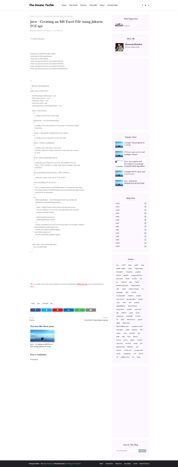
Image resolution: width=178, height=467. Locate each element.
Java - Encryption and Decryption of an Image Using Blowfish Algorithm (134, 163)
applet (118, 323)
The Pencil (109, 463)
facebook (132, 333)
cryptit (127, 330)
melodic (129, 309)
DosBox (137, 316)
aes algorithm (120, 296)
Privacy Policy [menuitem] (113, 5)
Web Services (131, 319)
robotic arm (127, 350)
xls (51, 303)
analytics (130, 296)
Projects (118, 463)
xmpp (138, 357)
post (137, 347)
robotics (133, 292)
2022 (131, 207)
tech (135, 353)
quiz (117, 289)
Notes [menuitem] (102, 5)
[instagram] (148, 5)
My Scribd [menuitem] (93, 5)
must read (138, 309)
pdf (141, 343)
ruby (130, 282)
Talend (137, 282)
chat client (119, 330)
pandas (140, 299)
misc (126, 292)
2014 (131, 226)
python (118, 275)
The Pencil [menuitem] (73, 5)
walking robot (125, 357)
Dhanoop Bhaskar (38, 31)
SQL (141, 278)
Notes (135, 463)
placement (119, 278)
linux (129, 265)
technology (119, 316)
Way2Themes (48, 464)
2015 (131, 223)
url (117, 357)
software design (134, 289)
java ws (118, 340)
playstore (130, 347)
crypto (130, 268)
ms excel (45, 303)
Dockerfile (129, 316)
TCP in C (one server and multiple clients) (134, 153)
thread (141, 353)
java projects (120, 309)
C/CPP (124, 265)
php (117, 313)
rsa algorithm (138, 350)
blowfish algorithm (122, 285)
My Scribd (127, 463)
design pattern (135, 285)
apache (140, 319)
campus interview (136, 275)
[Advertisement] (69, 420)
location (139, 340)
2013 (131, 230)
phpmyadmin (120, 347)
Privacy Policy (144, 463)
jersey (126, 340)
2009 (131, 243)
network (123, 282)
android (136, 302)
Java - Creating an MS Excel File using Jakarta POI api (41, 345)
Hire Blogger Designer (73, 464)
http (123, 336)
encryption (129, 272)
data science (120, 299)
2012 (131, 233)
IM (117, 319)
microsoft (119, 343)
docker (118, 333)
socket (124, 289)
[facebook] (142, 5)
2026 (131, 203)
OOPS (124, 302)
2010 (131, 240)
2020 (131, 210)
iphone (135, 336)
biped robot (126, 323)
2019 (131, 213)
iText (129, 336)
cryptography (139, 268)
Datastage (119, 292)
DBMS (127, 278)
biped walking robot (122, 326)
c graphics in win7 (137, 326)
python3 (123, 313)
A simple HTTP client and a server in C (134, 173)
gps (139, 333)
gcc (117, 282)
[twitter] (145, 5)
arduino (138, 296)
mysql (135, 343)
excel (36, 16)
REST (122, 319)
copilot (136, 265)
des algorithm (131, 299)
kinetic (132, 340)
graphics (138, 272)
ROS (130, 302)
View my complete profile (132, 47)
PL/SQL (134, 278)
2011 (131, 236)
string (137, 313)
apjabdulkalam (120, 306)
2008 (131, 246)
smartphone (127, 353)
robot (118, 302)
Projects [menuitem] (83, 5)
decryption (119, 272)
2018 (131, 217)
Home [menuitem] (64, 5)
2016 (131, 220)
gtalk (117, 336)
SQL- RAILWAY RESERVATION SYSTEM (134, 182)
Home (32, 16)
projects (118, 350)
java (38, 303)
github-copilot (120, 268)
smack (118, 353)
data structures (132, 306)
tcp (142, 289)
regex (131, 313)
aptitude (126, 275)
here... (32, 286)
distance (134, 330)
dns (141, 330)
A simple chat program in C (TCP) (134, 144)
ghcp (142, 265)
